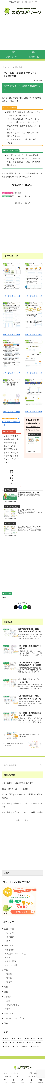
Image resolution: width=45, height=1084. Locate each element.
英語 (6, 970)
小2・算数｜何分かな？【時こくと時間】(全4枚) (22, 812)
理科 (6, 987)
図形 (8, 957)
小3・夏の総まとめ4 (33, 335)
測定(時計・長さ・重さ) (16, 954)
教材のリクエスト (11, 1077)
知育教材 (8, 997)
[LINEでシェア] (25, 607)
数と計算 (10, 950)
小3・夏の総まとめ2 (33, 296)
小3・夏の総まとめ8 (33, 412)
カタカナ (10, 937)
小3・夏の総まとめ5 (11, 373)
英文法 (9, 978)
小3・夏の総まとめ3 (11, 335)
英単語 (9, 974)
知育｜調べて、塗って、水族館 (15, 789)
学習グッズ (8, 1013)
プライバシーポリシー (12, 1073)
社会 (6, 992)
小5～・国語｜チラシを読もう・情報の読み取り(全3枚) (22, 796)
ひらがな (10, 933)
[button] (29, 607)
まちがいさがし (12, 1005)
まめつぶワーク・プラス (33, 426)
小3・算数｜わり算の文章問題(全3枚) (17, 783)
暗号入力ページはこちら (22, 185)
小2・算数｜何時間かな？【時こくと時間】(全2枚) (22, 805)
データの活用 (12, 965)
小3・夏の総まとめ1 (11, 296)
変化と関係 (11, 961)
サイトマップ (33, 1077)
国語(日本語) (9, 929)
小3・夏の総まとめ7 (11, 412)
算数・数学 (8, 945)
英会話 (9, 982)
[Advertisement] (22, 34)
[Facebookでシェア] (20, 607)
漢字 (8, 941)
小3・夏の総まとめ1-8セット (11, 421)
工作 (8, 1001)
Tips (6, 1023)
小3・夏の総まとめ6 (33, 373)
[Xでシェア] (16, 607)
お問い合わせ (33, 1073)
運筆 (8, 1009)
